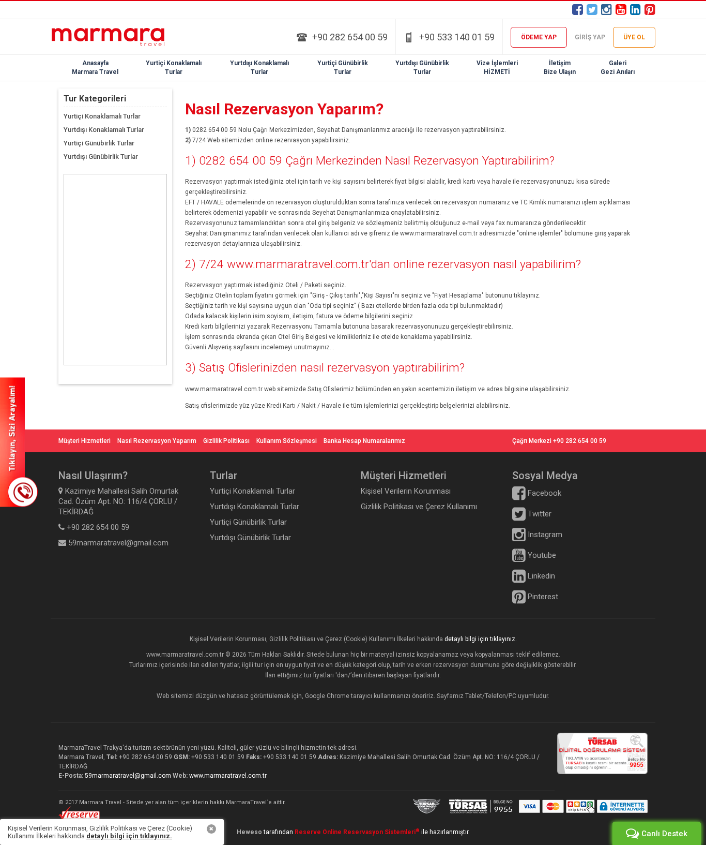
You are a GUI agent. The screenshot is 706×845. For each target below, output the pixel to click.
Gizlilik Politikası (226, 440)
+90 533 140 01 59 (457, 37)
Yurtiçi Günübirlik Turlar (99, 143)
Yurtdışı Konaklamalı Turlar (104, 130)
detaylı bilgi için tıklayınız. (480, 639)
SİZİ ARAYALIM (19, 442)
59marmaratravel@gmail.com (129, 775)
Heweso (249, 832)
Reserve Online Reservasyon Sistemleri (357, 832)
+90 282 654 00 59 (350, 37)
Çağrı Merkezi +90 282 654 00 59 (559, 440)
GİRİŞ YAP (590, 37)
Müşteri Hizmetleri (84, 440)
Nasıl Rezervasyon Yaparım (156, 440)
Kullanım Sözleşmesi (286, 440)
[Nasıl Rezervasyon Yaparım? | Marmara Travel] (115, 36)
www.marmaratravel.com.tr (228, 775)
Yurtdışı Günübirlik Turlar (101, 156)
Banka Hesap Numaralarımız (364, 440)
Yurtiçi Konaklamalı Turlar (102, 116)
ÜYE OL (634, 37)
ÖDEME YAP (539, 37)
